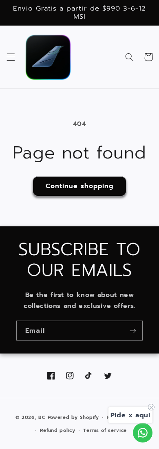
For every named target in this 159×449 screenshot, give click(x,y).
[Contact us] (142, 432)
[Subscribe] (133, 331)
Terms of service (105, 430)
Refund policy (57, 430)
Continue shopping (80, 186)
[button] (10, 57)
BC (41, 417)
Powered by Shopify (73, 417)
